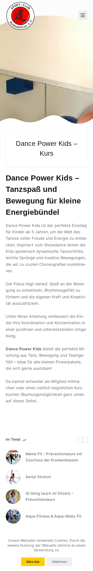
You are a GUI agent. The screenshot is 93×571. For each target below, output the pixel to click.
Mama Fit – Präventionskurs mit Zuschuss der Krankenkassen (54, 457)
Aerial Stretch (38, 476)
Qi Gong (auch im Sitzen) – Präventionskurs (49, 496)
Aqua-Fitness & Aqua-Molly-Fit (54, 516)
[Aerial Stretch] (13, 477)
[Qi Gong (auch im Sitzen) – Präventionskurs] (13, 496)
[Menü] (83, 15)
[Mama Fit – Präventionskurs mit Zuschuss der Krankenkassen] (13, 457)
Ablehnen (59, 562)
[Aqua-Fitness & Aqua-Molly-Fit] (13, 516)
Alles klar (33, 562)
